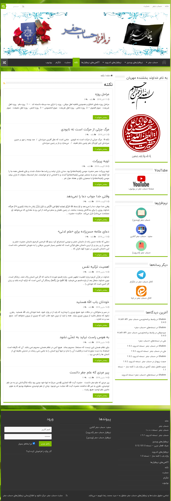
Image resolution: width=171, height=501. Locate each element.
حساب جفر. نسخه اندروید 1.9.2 (141, 346)
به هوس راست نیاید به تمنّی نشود (84, 337)
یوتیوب (49, 62)
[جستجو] (3, 6)
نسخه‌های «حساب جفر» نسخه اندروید (138, 375)
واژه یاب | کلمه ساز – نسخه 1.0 (154, 456)
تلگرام (58, 62)
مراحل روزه (102, 94)
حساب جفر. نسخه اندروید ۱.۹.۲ (154, 435)
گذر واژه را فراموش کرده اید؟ (39, 451)
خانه (166, 6)
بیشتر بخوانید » (101, 117)
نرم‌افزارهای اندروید (113, 62)
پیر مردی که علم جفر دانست (89, 372)
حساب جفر (157, 6)
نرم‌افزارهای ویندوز (135, 62)
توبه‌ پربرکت (101, 161)
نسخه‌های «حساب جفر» (144, 327)
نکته (76, 62)
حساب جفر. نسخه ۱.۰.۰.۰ (157, 430)
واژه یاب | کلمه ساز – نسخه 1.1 (142, 368)
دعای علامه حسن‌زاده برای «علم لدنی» (83, 231)
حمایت (146, 6)
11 (83, 377)
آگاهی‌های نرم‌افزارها (90, 62)
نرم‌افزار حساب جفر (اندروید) (98, 432)
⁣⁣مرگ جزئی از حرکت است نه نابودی (85, 129)
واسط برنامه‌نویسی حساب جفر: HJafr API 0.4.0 (142, 321)
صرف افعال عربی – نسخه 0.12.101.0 (151, 445)
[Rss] (23, 7)
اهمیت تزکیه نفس (95, 267)
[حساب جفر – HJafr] (85, 33)
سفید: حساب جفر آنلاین (100, 427)
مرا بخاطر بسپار (25, 444)
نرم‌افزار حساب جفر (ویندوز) (98, 437)
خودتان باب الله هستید (92, 302)
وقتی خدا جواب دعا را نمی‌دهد (87, 196)
